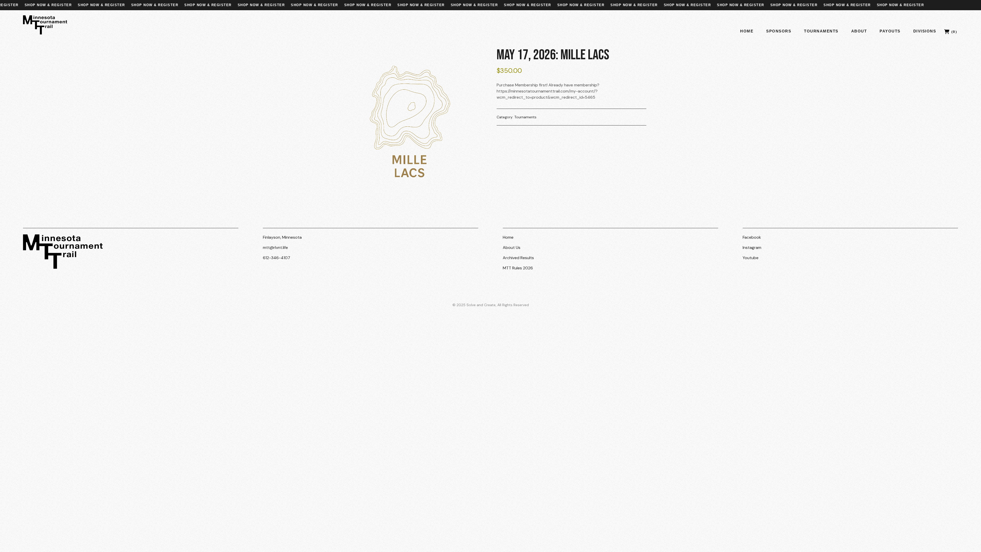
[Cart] (951, 31)
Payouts (890, 31)
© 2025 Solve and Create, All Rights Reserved (490, 305)
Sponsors (778, 31)
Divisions (924, 31)
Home (746, 31)
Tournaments (821, 31)
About (859, 31)
